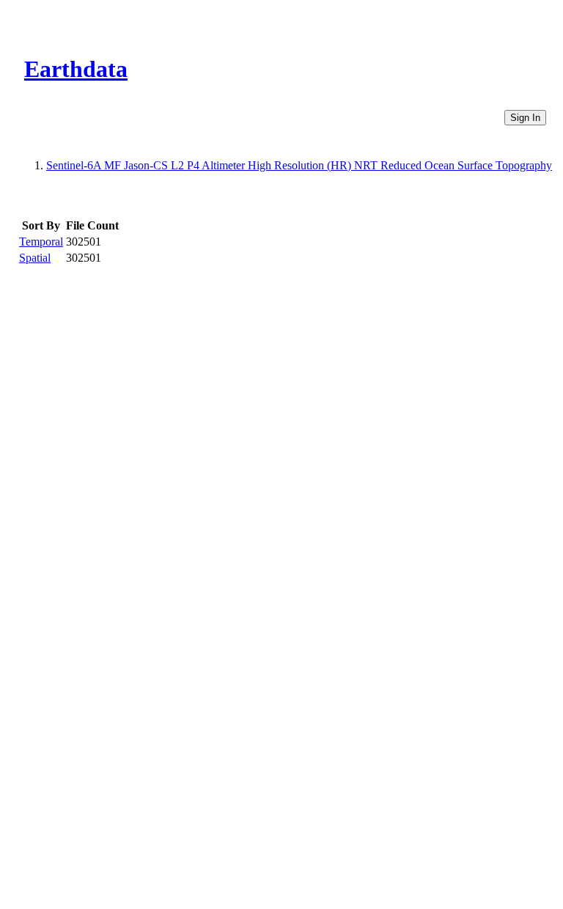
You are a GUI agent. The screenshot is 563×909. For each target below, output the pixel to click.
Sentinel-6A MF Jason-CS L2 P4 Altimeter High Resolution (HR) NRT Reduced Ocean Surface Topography (299, 165)
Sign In (525, 117)
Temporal (41, 241)
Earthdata (76, 69)
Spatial (35, 257)
